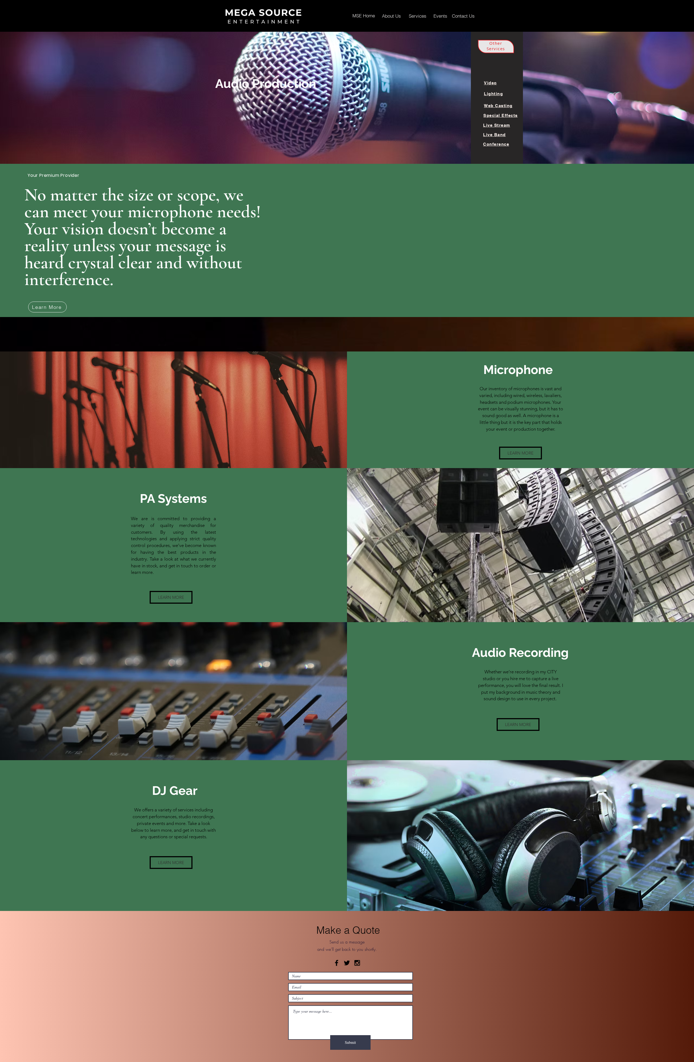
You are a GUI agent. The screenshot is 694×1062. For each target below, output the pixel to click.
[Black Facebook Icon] (336, 963)
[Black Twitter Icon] (347, 963)
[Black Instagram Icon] (357, 963)
